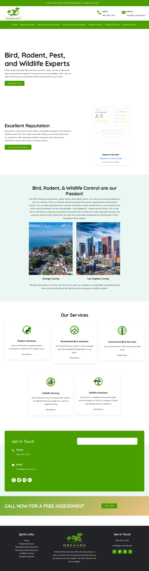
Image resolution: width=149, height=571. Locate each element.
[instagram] (24, 480)
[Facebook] (114, 552)
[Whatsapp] (130, 552)
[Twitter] (120, 552)
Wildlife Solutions (27, 556)
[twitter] (19, 480)
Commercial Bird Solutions (26, 550)
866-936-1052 (92, 3)
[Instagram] (125, 552)
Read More (26, 354)
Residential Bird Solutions (26, 547)
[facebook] (14, 480)
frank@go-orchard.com (26, 469)
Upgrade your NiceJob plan (111, 158)
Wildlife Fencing (27, 553)
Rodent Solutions (26, 544)
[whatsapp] (30, 480)
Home (26, 540)
